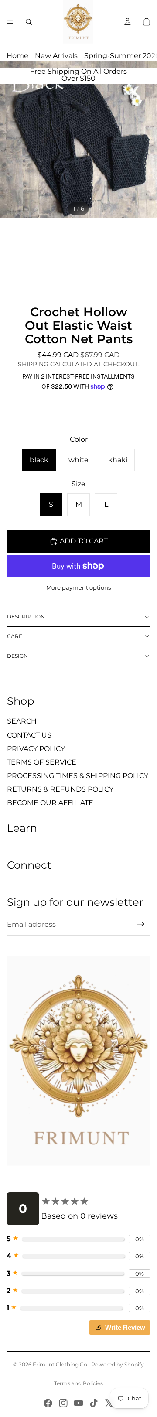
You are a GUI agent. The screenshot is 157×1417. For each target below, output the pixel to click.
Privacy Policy (36, 748)
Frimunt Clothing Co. (61, 1364)
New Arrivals (56, 55)
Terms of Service (41, 762)
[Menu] (10, 22)
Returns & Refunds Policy (60, 789)
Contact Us (29, 735)
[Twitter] (109, 1403)
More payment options (78, 587)
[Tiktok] (94, 1403)
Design (17, 655)
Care (14, 636)
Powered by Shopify (117, 1364)
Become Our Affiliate (50, 803)
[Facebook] (48, 1403)
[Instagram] (63, 1403)
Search (22, 721)
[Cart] (146, 21)
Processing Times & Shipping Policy (77, 776)
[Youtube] (78, 1403)
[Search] (28, 21)
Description (26, 616)
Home (17, 55)
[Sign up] (141, 924)
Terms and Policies (78, 1383)
